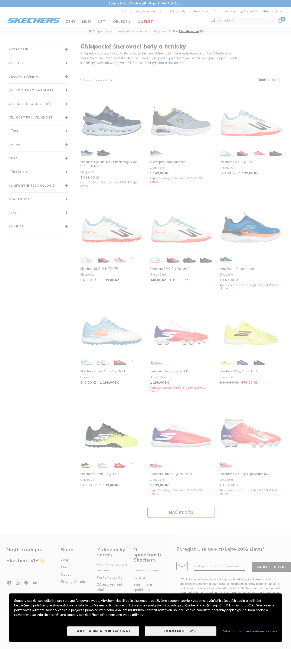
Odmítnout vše (180, 631)
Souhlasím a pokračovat (103, 631)
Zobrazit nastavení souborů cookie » (249, 631)
